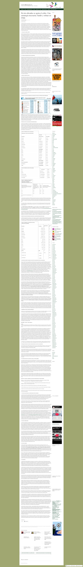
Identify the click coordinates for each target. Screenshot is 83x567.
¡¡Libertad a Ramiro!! (44, 9)
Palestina (53, 513)
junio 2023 (53, 290)
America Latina (27, 526)
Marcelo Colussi (54, 511)
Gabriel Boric (54, 507)
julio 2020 (53, 328)
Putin (59, 514)
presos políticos (54, 191)
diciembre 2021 (54, 312)
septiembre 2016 (54, 346)
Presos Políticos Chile (53, 9)
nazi (60, 511)
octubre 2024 (54, 271)
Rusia (53, 198)
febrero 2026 (54, 251)
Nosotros (22, 9)
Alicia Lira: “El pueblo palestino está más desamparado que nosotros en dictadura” (48, 533)
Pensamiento (40, 526)
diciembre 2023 (54, 283)
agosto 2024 (53, 273)
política (57, 514)
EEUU (53, 157)
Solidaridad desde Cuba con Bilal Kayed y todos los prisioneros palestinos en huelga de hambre (48, 543)
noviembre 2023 (54, 284)
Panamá (53, 185)
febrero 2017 (54, 341)
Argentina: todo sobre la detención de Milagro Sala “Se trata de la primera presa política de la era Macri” (37, 538)
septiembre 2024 (54, 272)
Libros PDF (37, 9)
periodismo (53, 514)
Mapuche (49, 9)
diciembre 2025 (54, 254)
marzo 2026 (53, 250)
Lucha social (37, 526)
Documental (53, 152)
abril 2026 (53, 249)
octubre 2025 (54, 256)
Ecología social (54, 153)
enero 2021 (53, 324)
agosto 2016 (53, 347)
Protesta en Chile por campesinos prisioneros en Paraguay (37, 532)
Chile (32, 526)
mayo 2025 (53, 262)
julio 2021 (53, 317)
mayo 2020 (53, 330)
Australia (49, 526)
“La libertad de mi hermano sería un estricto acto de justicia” (27, 532)
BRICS (53, 142)
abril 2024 (53, 278)
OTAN (53, 182)
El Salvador (53, 158)
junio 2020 (53, 329)
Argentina (53, 135)
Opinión (53, 181)
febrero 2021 (54, 323)
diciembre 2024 (54, 268)
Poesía (25, 9)
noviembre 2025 (54, 255)
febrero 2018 (54, 340)
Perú (55, 514)
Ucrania (53, 516)
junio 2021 (53, 318)
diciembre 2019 (54, 335)
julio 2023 (53, 289)
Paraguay (53, 186)
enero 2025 (53, 267)
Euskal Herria (54, 163)
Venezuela (53, 204)
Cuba (53, 148)
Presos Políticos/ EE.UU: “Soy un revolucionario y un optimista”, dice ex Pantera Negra (48, 538)
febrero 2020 (54, 334)
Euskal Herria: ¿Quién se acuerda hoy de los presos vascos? (27, 547)
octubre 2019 (54, 336)
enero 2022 (53, 311)
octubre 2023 (54, 285)
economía (34, 526)
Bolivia (53, 140)
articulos (30, 526)
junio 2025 (53, 261)
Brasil (53, 141)
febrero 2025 (54, 266)
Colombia (53, 146)
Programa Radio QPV (29, 9)
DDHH (53, 151)
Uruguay (53, 203)
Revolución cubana (54, 515)
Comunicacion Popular (55, 147)
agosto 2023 (53, 288)
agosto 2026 (53, 244)
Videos (34, 9)
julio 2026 (53, 245)
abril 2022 (53, 307)
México (59, 511)
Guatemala (53, 164)
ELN (57, 505)
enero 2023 (53, 296)
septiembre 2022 (54, 301)
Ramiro (53, 197)
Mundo (53, 180)
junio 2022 (53, 305)
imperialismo (54, 508)
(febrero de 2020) (35, 414)
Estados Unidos (54, 506)
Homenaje (53, 168)
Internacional (54, 170)
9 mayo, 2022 (22, 526)
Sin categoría (44, 526)
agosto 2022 (53, 302)
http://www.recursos (30, 270)
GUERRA (53, 165)
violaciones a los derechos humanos (56, 517)
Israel (53, 174)
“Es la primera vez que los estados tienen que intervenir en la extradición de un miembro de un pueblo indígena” (37, 548)
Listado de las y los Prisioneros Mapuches (26, 537)
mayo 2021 (53, 319)
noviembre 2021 (54, 313)
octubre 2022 (54, 300)
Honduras (53, 169)
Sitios (40, 9)
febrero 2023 (54, 295)
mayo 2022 (53, 306)
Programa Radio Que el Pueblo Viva (56, 193)
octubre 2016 (54, 345)
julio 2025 (53, 260)
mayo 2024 (53, 277)
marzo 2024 (53, 279)
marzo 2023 (53, 294)
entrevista (53, 159)
